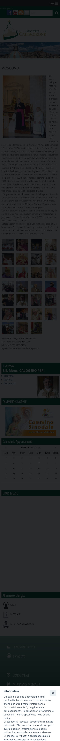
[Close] (53, 693)
